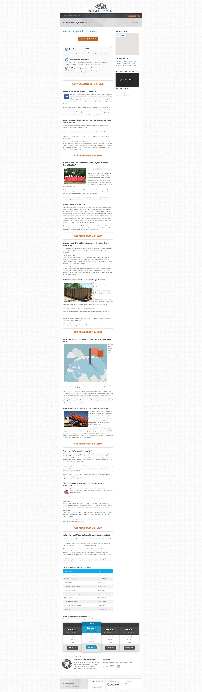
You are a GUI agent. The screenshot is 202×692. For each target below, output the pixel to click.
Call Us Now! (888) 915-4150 (88, 39)
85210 (127, 63)
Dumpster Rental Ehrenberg (123, 95)
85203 (124, 61)
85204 (127, 61)
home (133, 22)
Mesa (137, 22)
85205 (131, 61)
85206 (134, 61)
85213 (117, 65)
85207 (117, 63)
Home (64, 15)
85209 (124, 63)
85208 (120, 63)
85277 (117, 67)
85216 (127, 65)
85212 (134, 63)
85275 (134, 65)
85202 (120, 61)
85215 (124, 65)
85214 (120, 65)
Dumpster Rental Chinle (121, 92)
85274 (131, 65)
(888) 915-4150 (134, 16)
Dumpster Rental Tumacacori (123, 93)
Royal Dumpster (68, 683)
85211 (130, 63)
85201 (117, 61)
